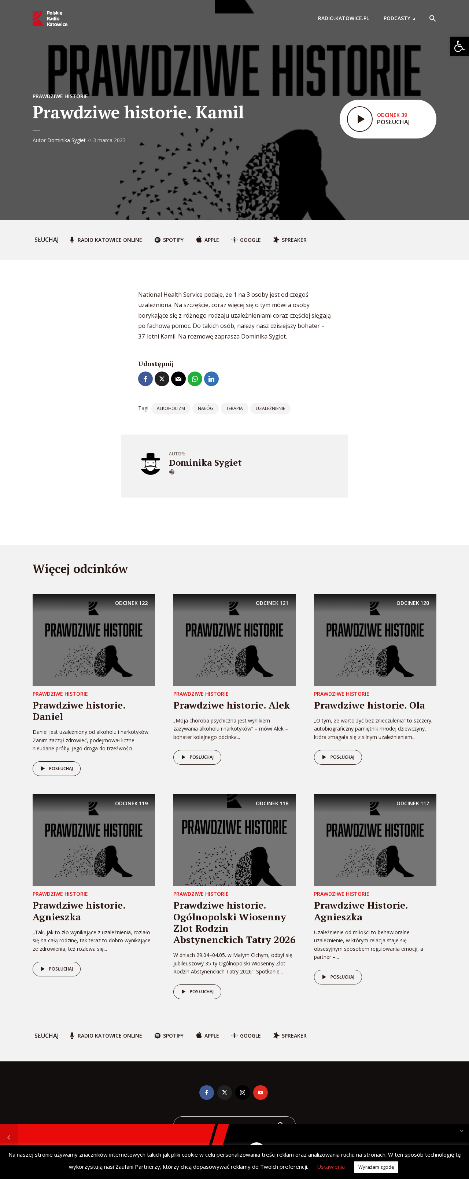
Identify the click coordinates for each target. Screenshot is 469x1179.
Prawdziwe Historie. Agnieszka (361, 911)
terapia (234, 408)
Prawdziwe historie (60, 96)
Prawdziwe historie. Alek (231, 705)
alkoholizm (171, 408)
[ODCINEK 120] (375, 640)
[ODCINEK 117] (375, 840)
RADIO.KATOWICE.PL (343, 18)
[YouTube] (260, 1092)
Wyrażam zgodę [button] (376, 1167)
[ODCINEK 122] (94, 640)
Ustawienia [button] (331, 1166)
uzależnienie (270, 408)
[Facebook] (206, 1092)
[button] (459, 46)
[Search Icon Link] (432, 18)
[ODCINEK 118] (234, 840)
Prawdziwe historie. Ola (369, 705)
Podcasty (397, 18)
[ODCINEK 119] (94, 840)
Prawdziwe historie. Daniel (79, 710)
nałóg (205, 408)
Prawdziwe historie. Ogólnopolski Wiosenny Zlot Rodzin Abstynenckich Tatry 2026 (234, 922)
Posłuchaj (61, 768)
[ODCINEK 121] (234, 640)
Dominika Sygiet (66, 140)
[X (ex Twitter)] (224, 1092)
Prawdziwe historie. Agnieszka (79, 911)
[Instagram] (242, 1092)
